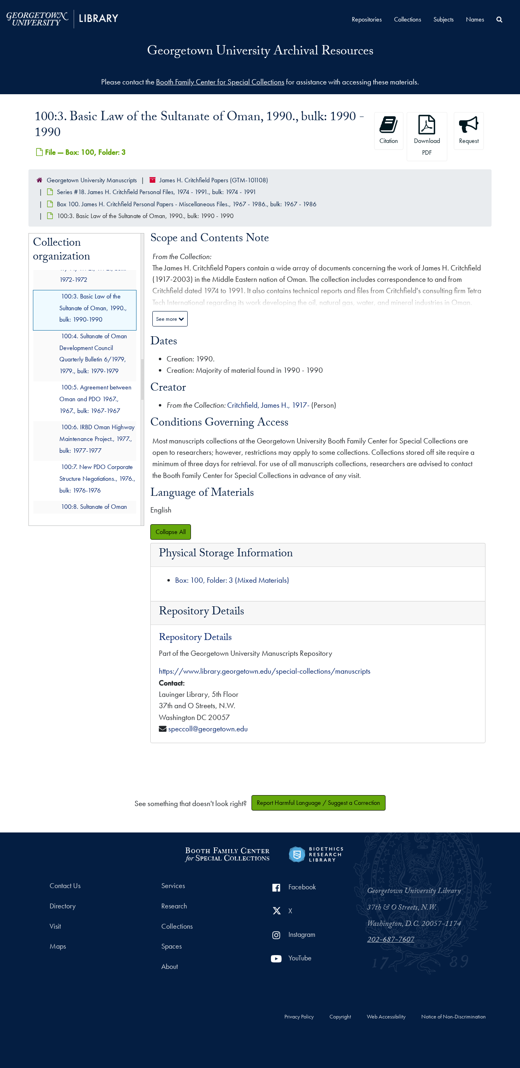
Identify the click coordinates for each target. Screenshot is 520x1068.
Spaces (171, 946)
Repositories (367, 19)
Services (173, 885)
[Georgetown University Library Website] (62, 18)
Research (174, 906)
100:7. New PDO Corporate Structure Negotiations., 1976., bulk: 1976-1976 (97, 479)
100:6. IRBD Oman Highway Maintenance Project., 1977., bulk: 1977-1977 (96, 439)
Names (475, 19)
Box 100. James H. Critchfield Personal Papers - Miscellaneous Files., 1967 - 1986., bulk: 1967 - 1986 (186, 204)
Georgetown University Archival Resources (260, 52)
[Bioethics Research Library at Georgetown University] (315, 853)
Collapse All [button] (171, 532)
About (169, 966)
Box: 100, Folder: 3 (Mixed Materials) (232, 580)
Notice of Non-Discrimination (453, 1017)
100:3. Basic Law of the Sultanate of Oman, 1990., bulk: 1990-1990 (93, 308)
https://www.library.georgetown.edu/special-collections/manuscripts (264, 671)
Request (469, 140)
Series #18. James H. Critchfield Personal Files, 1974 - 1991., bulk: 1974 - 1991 (156, 192)
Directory (63, 906)
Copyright (340, 1017)
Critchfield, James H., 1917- (268, 405)
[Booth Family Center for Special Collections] (227, 853)
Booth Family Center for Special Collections (220, 82)
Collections (407, 19)
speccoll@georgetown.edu (208, 729)
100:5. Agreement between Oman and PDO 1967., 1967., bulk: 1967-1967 (95, 399)
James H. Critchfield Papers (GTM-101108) (214, 180)
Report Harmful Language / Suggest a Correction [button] (318, 802)
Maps (58, 946)
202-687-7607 (390, 940)
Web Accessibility (386, 1017)
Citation (388, 140)
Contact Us (65, 885)
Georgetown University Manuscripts (92, 180)
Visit (55, 926)
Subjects (443, 19)
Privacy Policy (299, 1017)
